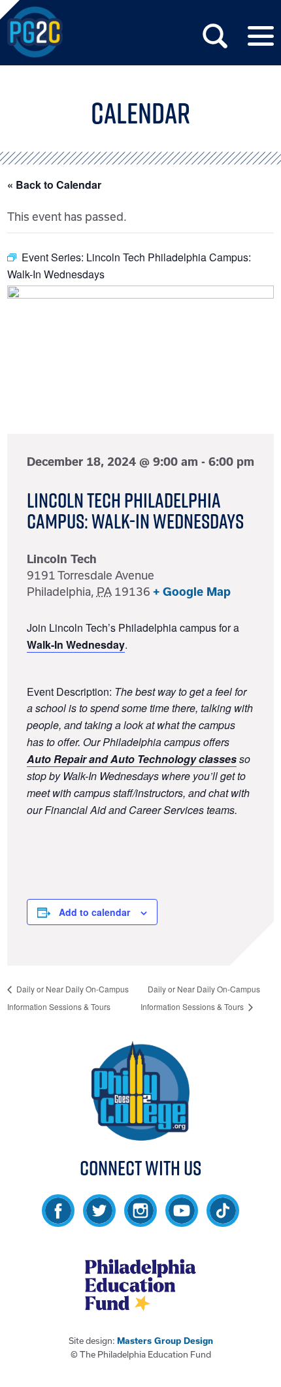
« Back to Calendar (54, 184)
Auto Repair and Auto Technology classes (132, 758)
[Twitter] (99, 1220)
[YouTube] (181, 1220)
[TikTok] (223, 1220)
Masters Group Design (165, 1341)
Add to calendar (94, 912)
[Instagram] (140, 1220)
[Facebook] (58, 1220)
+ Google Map (192, 591)
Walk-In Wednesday (76, 644)
